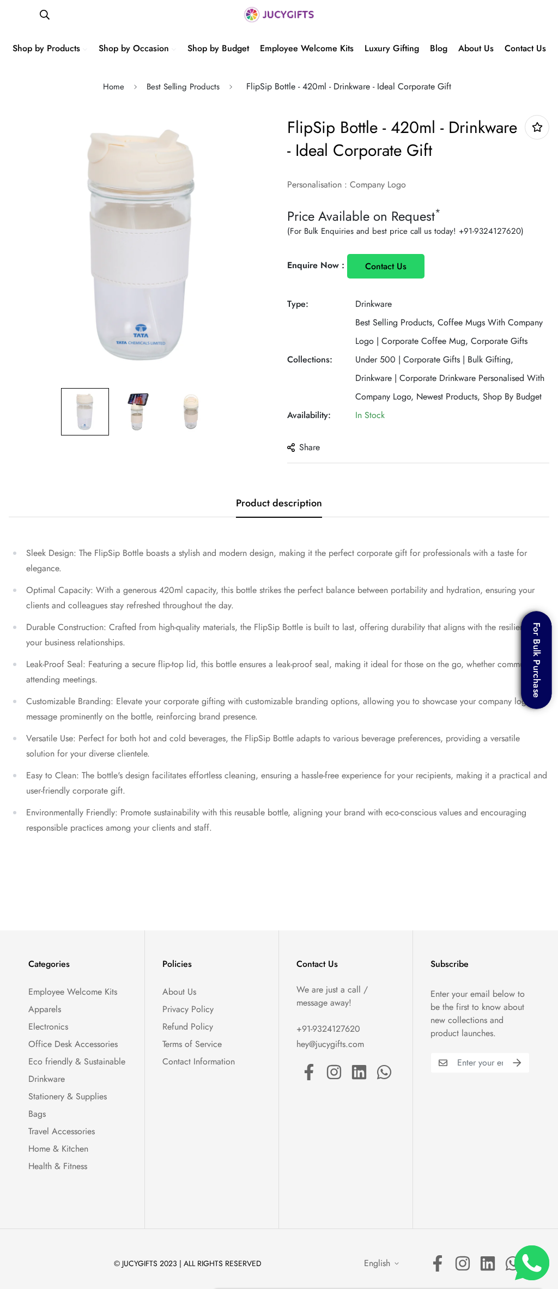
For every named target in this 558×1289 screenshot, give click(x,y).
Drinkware (373, 304)
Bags (37, 1114)
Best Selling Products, (395, 322)
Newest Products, (448, 396)
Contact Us (386, 266)
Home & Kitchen (58, 1148)
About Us (179, 991)
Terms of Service (192, 1044)
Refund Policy (187, 1026)
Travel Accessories (61, 1131)
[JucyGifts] (279, 14)
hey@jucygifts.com (330, 1044)
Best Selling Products (183, 87)
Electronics (48, 1026)
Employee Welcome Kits (72, 991)
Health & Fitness (57, 1166)
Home (113, 87)
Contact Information (198, 1061)
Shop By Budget (512, 396)
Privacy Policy (188, 1009)
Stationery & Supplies (67, 1096)
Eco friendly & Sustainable (76, 1061)
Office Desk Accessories (73, 1044)
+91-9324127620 (490, 231)
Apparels (44, 1009)
